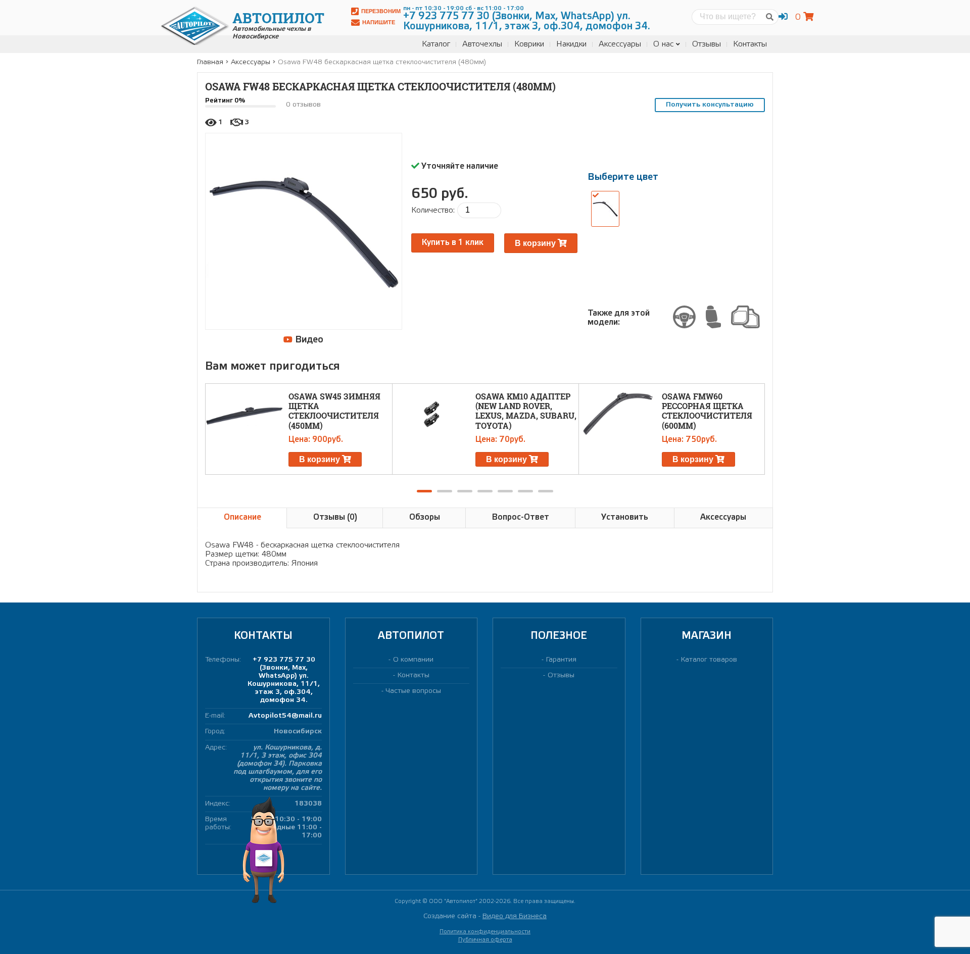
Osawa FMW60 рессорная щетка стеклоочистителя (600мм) (707, 411)
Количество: (433, 210)
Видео (308, 340)
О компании (413, 660)
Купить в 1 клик (452, 242)
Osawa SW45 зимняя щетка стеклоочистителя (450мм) (334, 411)
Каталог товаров (709, 660)
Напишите (378, 22)
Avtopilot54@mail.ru (285, 716)
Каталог (436, 44)
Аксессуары (620, 44)
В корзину (536, 243)
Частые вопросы (413, 691)
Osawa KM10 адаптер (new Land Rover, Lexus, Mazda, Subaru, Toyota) (525, 411)
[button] (424, 491)
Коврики (529, 44)
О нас (663, 44)
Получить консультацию (710, 105)
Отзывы (706, 44)
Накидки (571, 44)
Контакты (750, 44)
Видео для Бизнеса (514, 916)
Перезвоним (381, 11)
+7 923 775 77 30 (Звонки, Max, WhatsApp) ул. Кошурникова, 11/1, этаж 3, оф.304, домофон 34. (284, 680)
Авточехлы (482, 44)
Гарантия (561, 660)
